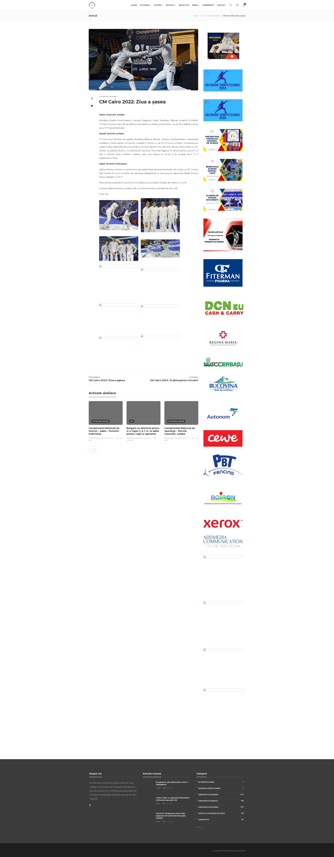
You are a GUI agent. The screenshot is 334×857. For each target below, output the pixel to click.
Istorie (157, 5)
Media (195, 5)
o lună (158, 788)
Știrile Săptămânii (213, 16)
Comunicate (221, 820)
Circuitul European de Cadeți (221, 813)
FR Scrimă (144, 5)
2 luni (158, 804)
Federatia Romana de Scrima (99, 438)
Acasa (195, 16)
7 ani (186, 438)
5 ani (111, 438)
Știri (202, 16)
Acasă (134, 5)
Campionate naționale (101, 421)
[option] (106, 421)
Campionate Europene (221, 795)
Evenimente (208, 5)
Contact (221, 5)
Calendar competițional (221, 788)
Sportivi (170, 5)
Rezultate (184, 5)
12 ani (149, 438)
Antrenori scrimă (221, 782)
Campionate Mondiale (108, 96)
